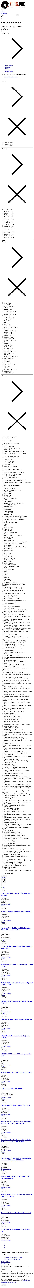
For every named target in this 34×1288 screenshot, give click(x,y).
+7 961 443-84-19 (5, 1262)
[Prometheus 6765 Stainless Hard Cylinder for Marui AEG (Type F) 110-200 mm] (3, 1115)
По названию (9, 65)
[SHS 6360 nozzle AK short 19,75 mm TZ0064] (3, 1013)
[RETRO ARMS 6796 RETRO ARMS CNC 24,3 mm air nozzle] (3, 1170)
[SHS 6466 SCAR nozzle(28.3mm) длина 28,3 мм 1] (3, 1048)
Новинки (7, 67)
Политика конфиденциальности (13, 1257)
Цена (6, 68)
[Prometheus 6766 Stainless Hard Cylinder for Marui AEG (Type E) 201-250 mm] (3, 1134)
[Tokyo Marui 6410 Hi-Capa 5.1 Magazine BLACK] (3, 1029)
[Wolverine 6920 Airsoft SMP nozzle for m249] (3, 1206)
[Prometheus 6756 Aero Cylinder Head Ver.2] (3, 1099)
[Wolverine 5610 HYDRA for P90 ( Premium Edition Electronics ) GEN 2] (3, 922)
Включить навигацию (11, 77)
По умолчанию (9, 71)
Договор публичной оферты (12, 1259)
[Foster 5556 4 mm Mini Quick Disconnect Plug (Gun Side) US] (3, 940)
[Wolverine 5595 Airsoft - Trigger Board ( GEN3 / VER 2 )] (3, 958)
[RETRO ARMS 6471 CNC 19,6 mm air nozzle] (3, 1066)
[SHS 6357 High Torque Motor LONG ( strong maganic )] (3, 995)
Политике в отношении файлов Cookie (15, 1281)
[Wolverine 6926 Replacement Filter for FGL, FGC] (3, 1223)
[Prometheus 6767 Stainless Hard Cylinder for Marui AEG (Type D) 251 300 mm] (3, 1152)
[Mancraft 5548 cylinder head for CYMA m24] (3, 905)
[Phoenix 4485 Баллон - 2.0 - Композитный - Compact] (3, 887)
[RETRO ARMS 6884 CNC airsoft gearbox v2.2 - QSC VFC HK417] (3, 1188)
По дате (7, 70)
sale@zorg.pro (4, 1263)
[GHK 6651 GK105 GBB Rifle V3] (3, 1082)
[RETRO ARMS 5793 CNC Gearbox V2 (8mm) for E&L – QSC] (3, 976)
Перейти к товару (6, 904)
